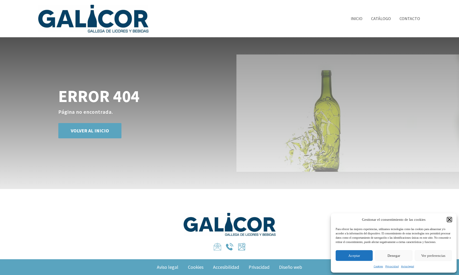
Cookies (378, 266)
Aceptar (354, 256)
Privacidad (392, 266)
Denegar (394, 256)
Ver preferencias (433, 256)
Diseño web (290, 267)
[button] (449, 219)
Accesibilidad (226, 267)
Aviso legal (407, 266)
